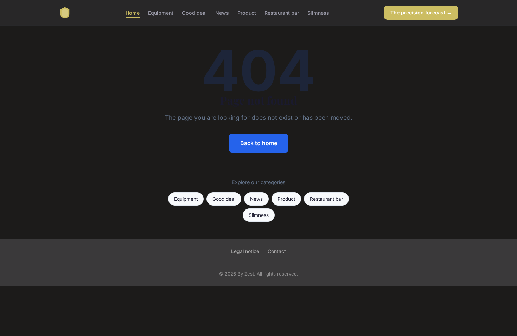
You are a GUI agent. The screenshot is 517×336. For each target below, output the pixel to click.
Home (133, 12)
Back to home (258, 143)
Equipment (160, 12)
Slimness (318, 12)
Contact (277, 251)
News (222, 12)
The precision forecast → (421, 12)
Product (246, 12)
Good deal (194, 12)
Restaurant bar (281, 12)
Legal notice (245, 251)
